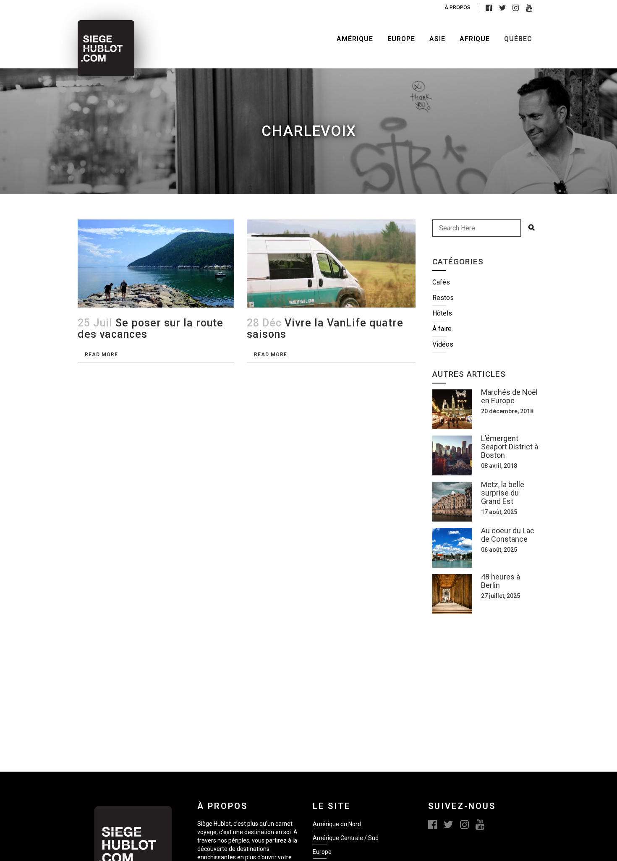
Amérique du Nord (337, 824)
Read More (101, 354)
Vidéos (442, 344)
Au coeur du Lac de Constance (507, 534)
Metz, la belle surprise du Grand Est (502, 493)
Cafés (441, 282)
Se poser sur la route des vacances (150, 328)
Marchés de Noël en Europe (509, 396)
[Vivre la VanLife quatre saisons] (331, 267)
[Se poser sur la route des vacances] (156, 263)
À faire (442, 329)
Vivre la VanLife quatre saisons (325, 328)
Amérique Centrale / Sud (346, 838)
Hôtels (442, 313)
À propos (457, 7)
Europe (322, 851)
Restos (443, 298)
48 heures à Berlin (500, 581)
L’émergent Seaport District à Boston (509, 446)
